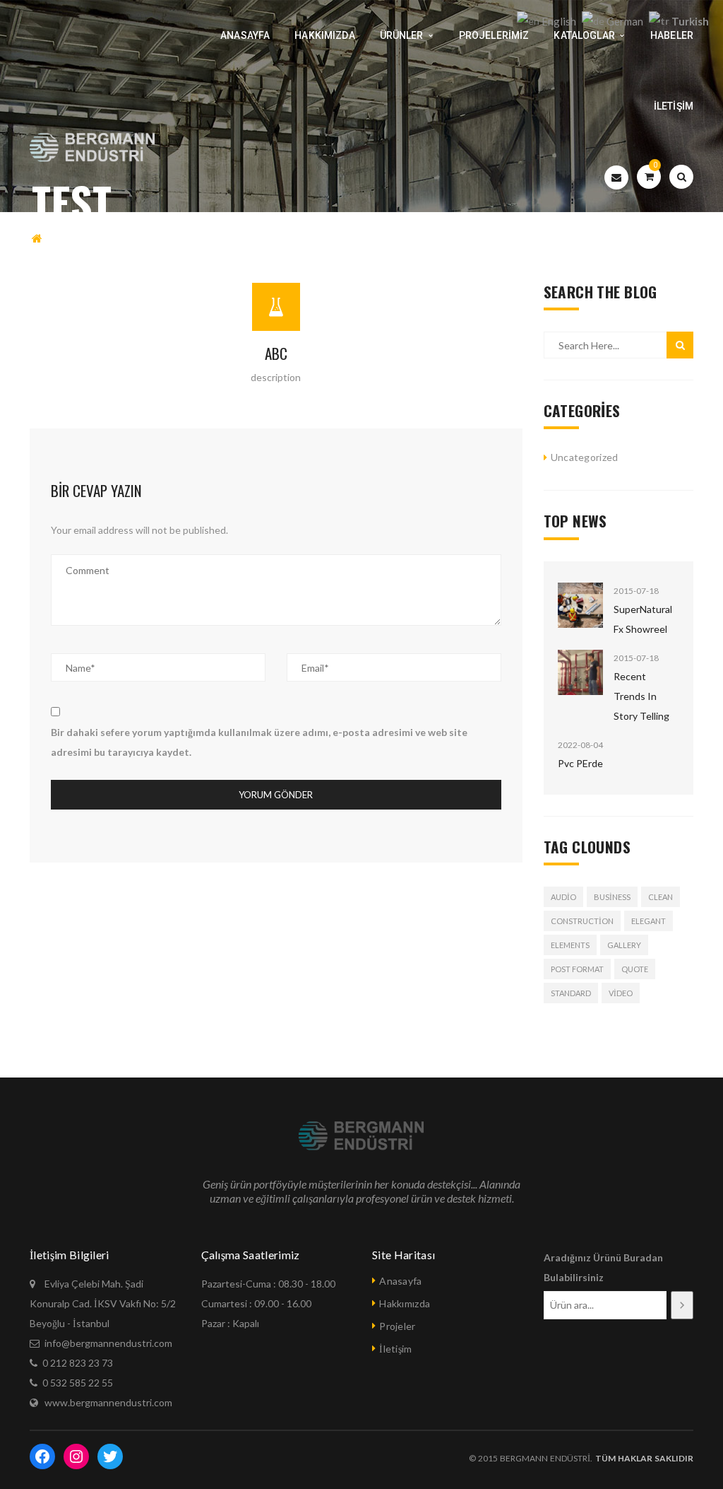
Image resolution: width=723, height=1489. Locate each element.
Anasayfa (400, 1281)
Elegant (648, 920)
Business (612, 896)
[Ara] (682, 1305)
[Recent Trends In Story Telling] (580, 672)
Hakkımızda (404, 1303)
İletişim (395, 1349)
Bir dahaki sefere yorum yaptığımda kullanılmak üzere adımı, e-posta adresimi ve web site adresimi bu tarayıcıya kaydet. (259, 742)
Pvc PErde (580, 763)
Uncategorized (585, 457)
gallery (624, 945)
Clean (660, 896)
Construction (582, 920)
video (621, 993)
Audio (563, 896)
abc (276, 353)
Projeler (397, 1326)
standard (571, 993)
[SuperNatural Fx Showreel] (580, 605)
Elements (570, 945)
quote (634, 969)
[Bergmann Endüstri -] (93, 148)
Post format (577, 969)
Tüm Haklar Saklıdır (642, 1458)
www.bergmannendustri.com (108, 1402)
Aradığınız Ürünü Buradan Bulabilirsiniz (603, 1267)
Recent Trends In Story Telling (641, 696)
